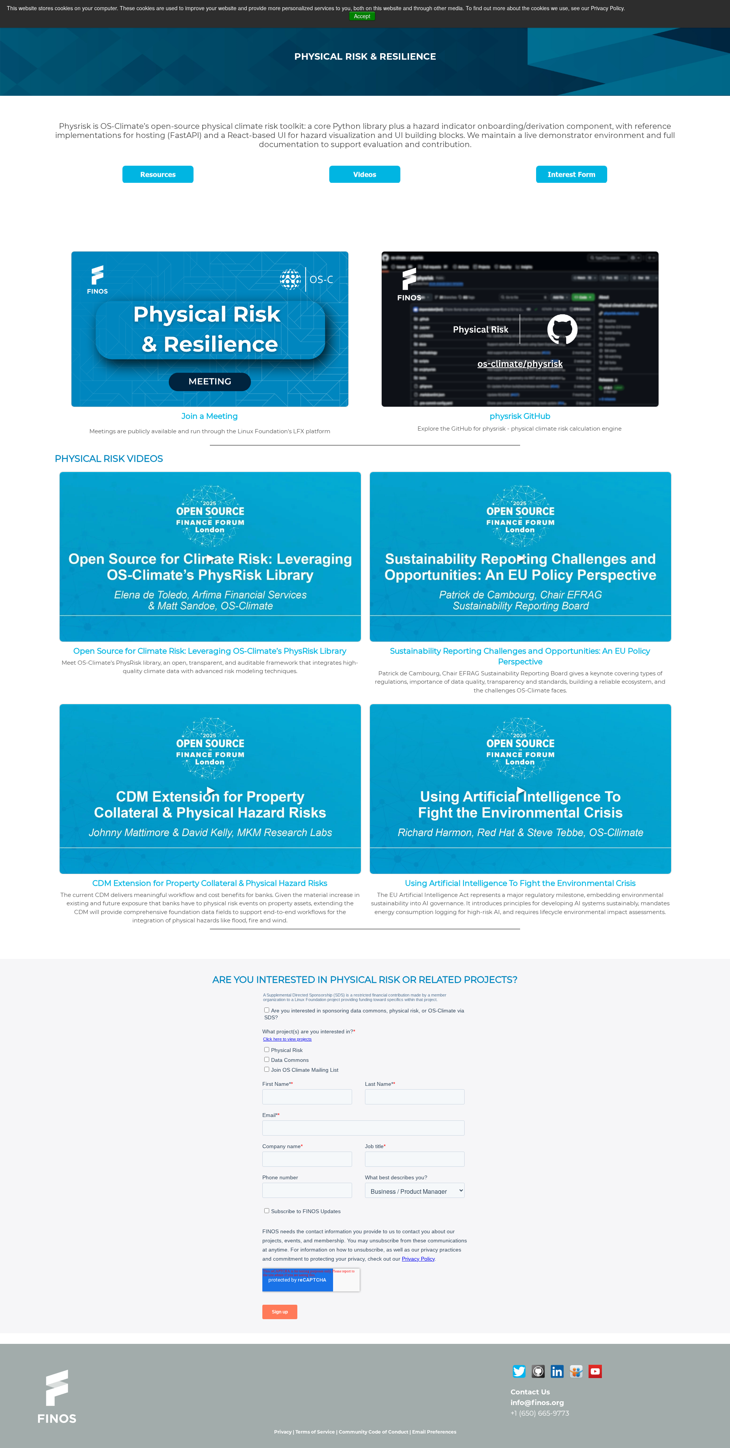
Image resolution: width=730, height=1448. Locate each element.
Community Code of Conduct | (375, 1432)
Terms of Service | (317, 1432)
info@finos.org (537, 1403)
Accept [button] (362, 16)
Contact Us (530, 1392)
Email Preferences (434, 1432)
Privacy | (284, 1432)
